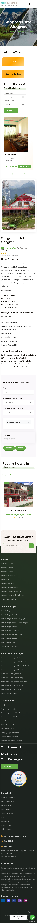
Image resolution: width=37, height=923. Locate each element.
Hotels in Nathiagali (8, 575)
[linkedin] (12, 912)
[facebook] (8, 912)
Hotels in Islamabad (8, 579)
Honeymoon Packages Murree (11, 674)
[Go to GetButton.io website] (32, 921)
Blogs (3, 817)
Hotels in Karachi (7, 567)
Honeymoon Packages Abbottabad (13, 662)
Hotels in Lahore (7, 564)
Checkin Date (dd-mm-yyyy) (12, 398)
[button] (14, 173)
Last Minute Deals (7, 729)
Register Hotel (6, 805)
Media (3, 705)
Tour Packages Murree (9, 626)
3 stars (9, 439)
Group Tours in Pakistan (9, 736)
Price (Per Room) (13, 422)
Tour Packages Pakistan (9, 611)
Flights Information (7, 801)
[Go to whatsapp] (32, 917)
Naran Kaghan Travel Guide (11, 713)
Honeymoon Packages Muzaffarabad (14, 681)
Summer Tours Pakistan (9, 599)
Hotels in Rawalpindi (8, 583)
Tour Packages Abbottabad (10, 615)
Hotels (12, 32)
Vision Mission (6, 829)
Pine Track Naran (18, 510)
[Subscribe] (31, 545)
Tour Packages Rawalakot (10, 638)
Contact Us (5, 821)
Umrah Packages (7, 813)
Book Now (23, 166)
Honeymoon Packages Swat (11, 689)
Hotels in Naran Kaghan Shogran (12, 595)
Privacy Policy (6, 825)
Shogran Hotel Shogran (26, 32)
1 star (5, 439)
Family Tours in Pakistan (9, 693)
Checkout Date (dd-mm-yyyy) (13, 408)
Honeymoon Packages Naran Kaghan (14, 670)
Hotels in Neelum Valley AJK (11, 591)
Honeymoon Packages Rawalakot (12, 685)
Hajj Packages (6, 809)
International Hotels (8, 797)
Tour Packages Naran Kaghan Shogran (14, 623)
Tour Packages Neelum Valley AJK (13, 619)
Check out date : (9, 100)
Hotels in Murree (7, 571)
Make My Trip (9, 766)
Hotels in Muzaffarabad (9, 587)
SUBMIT (10, 111)
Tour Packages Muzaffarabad (11, 634)
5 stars (14, 439)
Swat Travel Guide (7, 721)
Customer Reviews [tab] (13, 74)
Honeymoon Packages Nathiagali (12, 678)
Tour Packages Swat (8, 642)
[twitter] (21, 912)
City (4, 388)
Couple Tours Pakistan (9, 646)
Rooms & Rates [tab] (13, 62)
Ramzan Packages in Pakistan (11, 740)
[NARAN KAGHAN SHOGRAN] (18, 494)
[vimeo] (25, 912)
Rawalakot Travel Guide (9, 717)
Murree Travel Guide (8, 709)
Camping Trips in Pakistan (10, 733)
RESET (20, 448)
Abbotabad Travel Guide (9, 725)
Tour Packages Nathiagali (10, 630)
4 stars (12, 439)
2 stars (7, 439)
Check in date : (8, 93)
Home (5, 32)
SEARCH (9, 448)
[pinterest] (29, 912)
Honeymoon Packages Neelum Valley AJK (15, 666)
